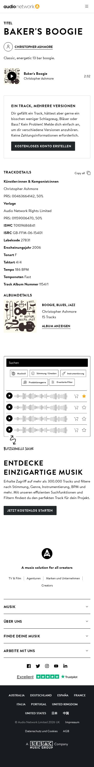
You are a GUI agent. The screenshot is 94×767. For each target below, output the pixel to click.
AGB (66, 731)
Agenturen (34, 578)
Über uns (13, 621)
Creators (47, 585)
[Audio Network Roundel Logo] (47, 553)
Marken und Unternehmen (63, 578)
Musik (9, 606)
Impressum (72, 722)
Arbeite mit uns (19, 650)
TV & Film (15, 578)
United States (35, 713)
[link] (21, 6)
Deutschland (41, 695)
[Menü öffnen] (86, 6)
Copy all (80, 173)
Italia (21, 704)
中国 (66, 713)
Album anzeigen (56, 326)
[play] (11, 76)
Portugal (39, 704)
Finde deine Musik (22, 636)
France (80, 695)
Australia (17, 695)
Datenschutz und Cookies (41, 731)
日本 (54, 713)
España (62, 695)
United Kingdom (65, 704)
